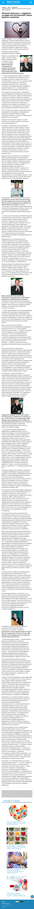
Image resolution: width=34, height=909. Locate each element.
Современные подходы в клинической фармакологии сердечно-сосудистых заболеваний (16, 894)
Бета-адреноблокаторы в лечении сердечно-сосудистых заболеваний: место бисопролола (16, 823)
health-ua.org (14, 2)
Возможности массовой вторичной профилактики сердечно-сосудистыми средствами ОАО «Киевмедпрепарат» (16, 870)
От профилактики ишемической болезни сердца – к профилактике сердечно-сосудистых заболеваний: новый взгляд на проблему (16, 846)
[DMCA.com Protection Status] (20, 902)
